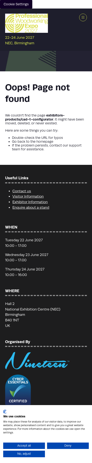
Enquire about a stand (30, 208)
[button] (83, 17)
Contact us (21, 191)
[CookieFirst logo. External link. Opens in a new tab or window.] (4, 412)
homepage (44, 142)
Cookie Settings (16, 4)
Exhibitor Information (30, 202)
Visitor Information (28, 196)
